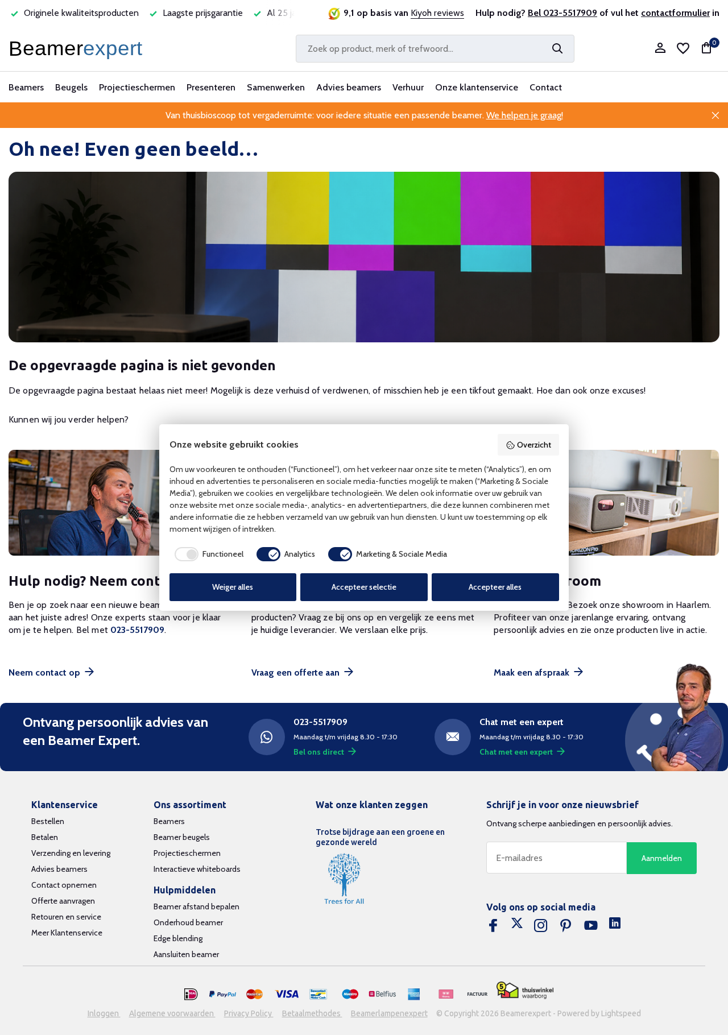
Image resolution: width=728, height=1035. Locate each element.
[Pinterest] (566, 926)
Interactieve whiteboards (197, 869)
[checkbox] (206, 554)
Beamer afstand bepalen (196, 906)
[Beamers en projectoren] (78, 48)
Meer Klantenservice (66, 933)
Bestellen (47, 821)
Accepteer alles (495, 587)
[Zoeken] (557, 48)
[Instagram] (541, 926)
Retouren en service (66, 917)
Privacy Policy (249, 1013)
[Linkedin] (615, 926)
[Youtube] (591, 926)
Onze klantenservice (476, 87)
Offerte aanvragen (63, 901)
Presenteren (211, 87)
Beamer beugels (182, 837)
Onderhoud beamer (188, 922)
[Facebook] (493, 926)
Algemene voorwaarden (172, 1013)
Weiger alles (232, 587)
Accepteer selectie (364, 587)
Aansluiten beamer (186, 954)
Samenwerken (276, 87)
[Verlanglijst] (683, 48)
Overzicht (534, 445)
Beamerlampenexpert (389, 1013)
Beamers (26, 87)
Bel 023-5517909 (562, 12)
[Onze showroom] (606, 503)
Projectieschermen (137, 87)
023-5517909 (137, 629)
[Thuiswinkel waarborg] (525, 990)
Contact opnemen (64, 885)
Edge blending (178, 938)
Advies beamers (348, 87)
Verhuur (408, 87)
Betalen (44, 837)
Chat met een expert (516, 752)
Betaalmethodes (312, 1013)
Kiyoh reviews (437, 12)
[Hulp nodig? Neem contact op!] (121, 503)
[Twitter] (517, 926)
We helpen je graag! (524, 115)
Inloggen (104, 1013)
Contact (546, 87)
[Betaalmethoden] (191, 994)
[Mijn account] (660, 48)
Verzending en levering (70, 853)
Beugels (71, 87)
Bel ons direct (318, 752)
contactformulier (675, 12)
